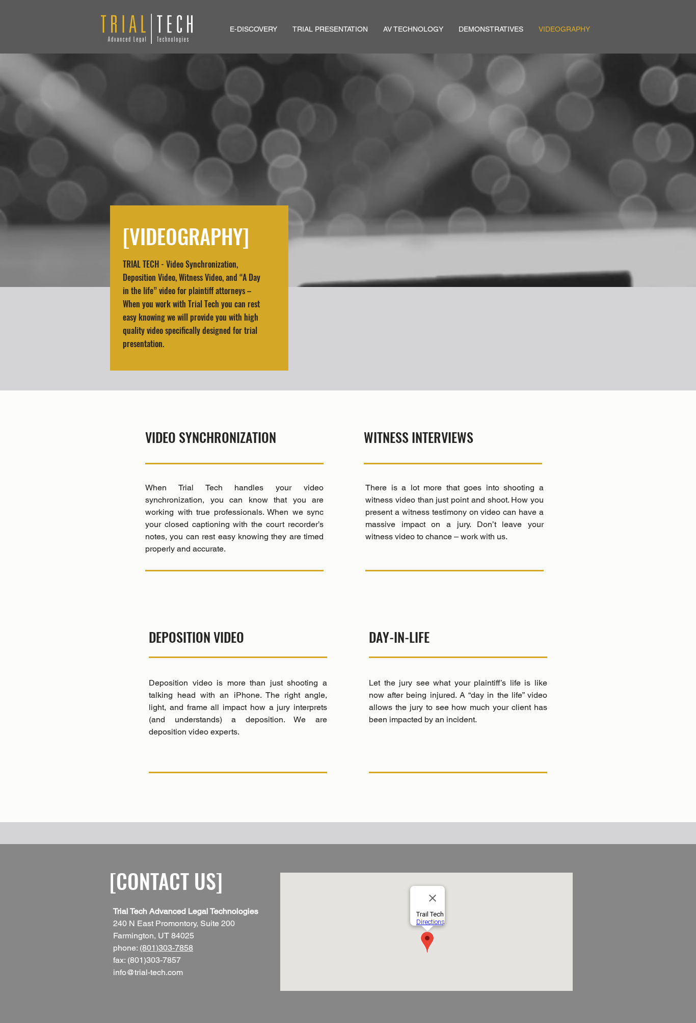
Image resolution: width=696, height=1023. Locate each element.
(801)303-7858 (166, 948)
